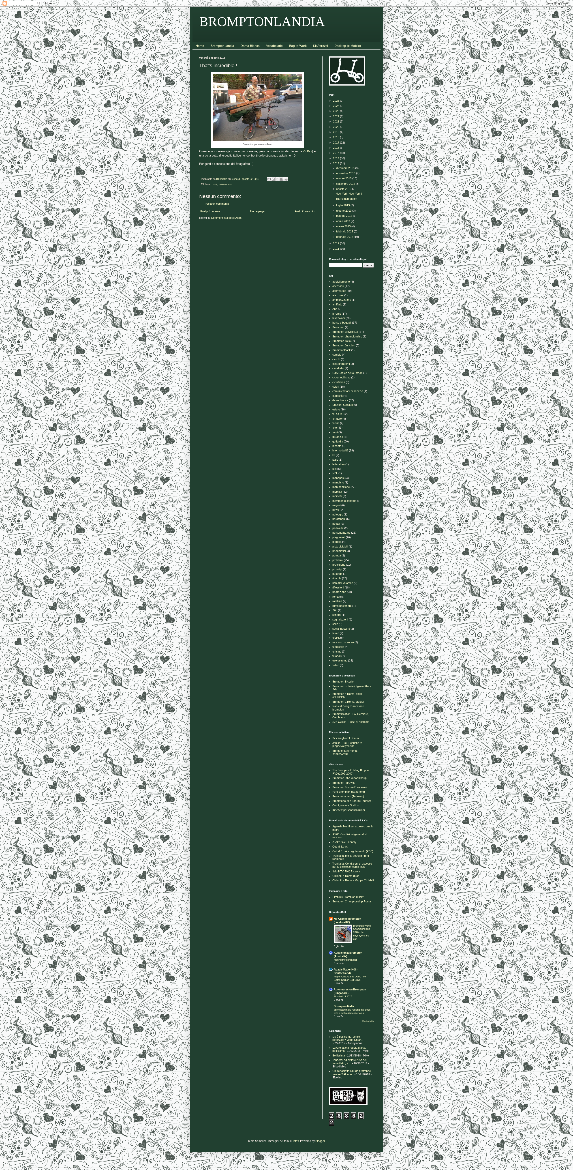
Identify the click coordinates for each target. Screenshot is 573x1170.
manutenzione (341, 487)
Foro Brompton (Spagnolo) (348, 791)
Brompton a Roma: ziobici (348, 701)
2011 (336, 248)
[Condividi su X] (277, 179)
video (335, 665)
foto (334, 427)
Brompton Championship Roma (351, 901)
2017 (336, 142)
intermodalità (340, 450)
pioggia (337, 541)
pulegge (337, 573)
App (334, 309)
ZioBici (307, 151)
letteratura (338, 464)
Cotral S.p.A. (340, 846)
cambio (336, 354)
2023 (336, 111)
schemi (336, 614)
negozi (336, 505)
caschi (336, 359)
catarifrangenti (341, 363)
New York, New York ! (349, 193)
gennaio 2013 (345, 236)
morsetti (337, 496)
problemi (337, 560)
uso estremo (225, 184)
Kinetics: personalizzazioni (348, 810)
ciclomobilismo (341, 377)
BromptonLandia (222, 45)
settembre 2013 (346, 183)
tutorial (336, 656)
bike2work (338, 318)
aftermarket (339, 290)
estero (336, 409)
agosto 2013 (344, 189)
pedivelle (338, 528)
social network (341, 628)
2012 (336, 243)
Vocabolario (274, 45)
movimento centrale (344, 500)
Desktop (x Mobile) (347, 45)
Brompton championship (347, 336)
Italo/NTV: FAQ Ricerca (346, 871)
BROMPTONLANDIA (262, 21)
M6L (335, 473)
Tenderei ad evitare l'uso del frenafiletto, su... (349, 1061)
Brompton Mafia (344, 1006)
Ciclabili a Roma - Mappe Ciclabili (353, 880)
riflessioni (338, 587)
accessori (338, 286)
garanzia (337, 436)
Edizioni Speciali (342, 404)
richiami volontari (342, 583)
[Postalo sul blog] (273, 179)
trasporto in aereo (343, 642)
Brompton (338, 327)
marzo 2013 (343, 226)
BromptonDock (341, 350)
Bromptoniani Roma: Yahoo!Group (344, 752)
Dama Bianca (250, 45)
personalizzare (341, 532)
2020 (336, 127)
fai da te (337, 414)
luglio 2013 (343, 205)
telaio (335, 633)
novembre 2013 (346, 173)
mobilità (337, 491)
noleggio (337, 514)
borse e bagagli (341, 322)
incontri (336, 446)
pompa (336, 555)
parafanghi (339, 519)
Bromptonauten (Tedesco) (348, 796)
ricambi (336, 578)
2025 (336, 100)
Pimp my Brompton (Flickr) (348, 897)
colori (335, 386)
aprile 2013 (343, 221)
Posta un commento (217, 203)
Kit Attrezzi (320, 45)
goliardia (337, 441)
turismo (336, 651)
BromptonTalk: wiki (343, 782)
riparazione (339, 592)
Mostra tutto (368, 1021)
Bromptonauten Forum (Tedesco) (352, 801)
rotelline (337, 601)
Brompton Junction (343, 345)
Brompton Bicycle (343, 681)
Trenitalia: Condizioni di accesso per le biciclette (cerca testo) (352, 865)
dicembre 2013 (345, 168)
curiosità (337, 395)
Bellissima (338, 1055)
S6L (334, 610)
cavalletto (338, 368)
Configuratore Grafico (345, 805)
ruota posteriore (342, 606)
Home (200, 45)
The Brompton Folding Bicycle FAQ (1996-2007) (350, 772)
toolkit (336, 637)
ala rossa (338, 295)
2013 (336, 163)
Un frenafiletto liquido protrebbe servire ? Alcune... (351, 1072)
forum (335, 423)
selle (335, 624)
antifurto (337, 304)
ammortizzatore (341, 299)
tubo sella (338, 646)
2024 (336, 105)
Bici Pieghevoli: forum (345, 738)
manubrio (338, 482)
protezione (338, 564)
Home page (257, 211)
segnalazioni (340, 619)
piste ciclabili (340, 546)
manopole (338, 478)
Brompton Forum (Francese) (349, 787)
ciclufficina (338, 382)
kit (333, 455)
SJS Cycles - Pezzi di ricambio (350, 721)
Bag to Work (298, 45)
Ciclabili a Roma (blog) (346, 876)
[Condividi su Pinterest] (286, 179)
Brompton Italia (341, 341)
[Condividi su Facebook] (282, 179)
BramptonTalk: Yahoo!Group (349, 778)
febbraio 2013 (345, 231)
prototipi (337, 569)
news (335, 509)
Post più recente (210, 211)
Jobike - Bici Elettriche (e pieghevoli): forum (347, 744)
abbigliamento (341, 281)
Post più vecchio (304, 211)
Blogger (320, 1141)
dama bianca (340, 400)
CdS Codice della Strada (347, 373)
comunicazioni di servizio (347, 391)
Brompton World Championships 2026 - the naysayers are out (362, 932)
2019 (336, 132)
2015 (336, 153)
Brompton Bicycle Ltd (345, 331)
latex (296, 1141)
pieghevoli (338, 537)
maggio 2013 (344, 215)
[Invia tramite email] (269, 179)
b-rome (336, 313)
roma (214, 184)
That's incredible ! (346, 198)
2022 (336, 116)
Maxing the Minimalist (345, 959)
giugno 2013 (344, 210)
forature (337, 418)
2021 (336, 121)
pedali (336, 523)
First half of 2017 (343, 996)
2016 (336, 147)
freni (335, 432)
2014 (336, 158)
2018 (336, 137)
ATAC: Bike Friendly (344, 842)
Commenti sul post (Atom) (226, 217)
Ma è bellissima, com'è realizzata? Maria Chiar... (347, 1038)
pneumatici (339, 551)
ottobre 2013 (344, 178)
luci (334, 468)
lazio (335, 459)
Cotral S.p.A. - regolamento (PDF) (352, 851)
